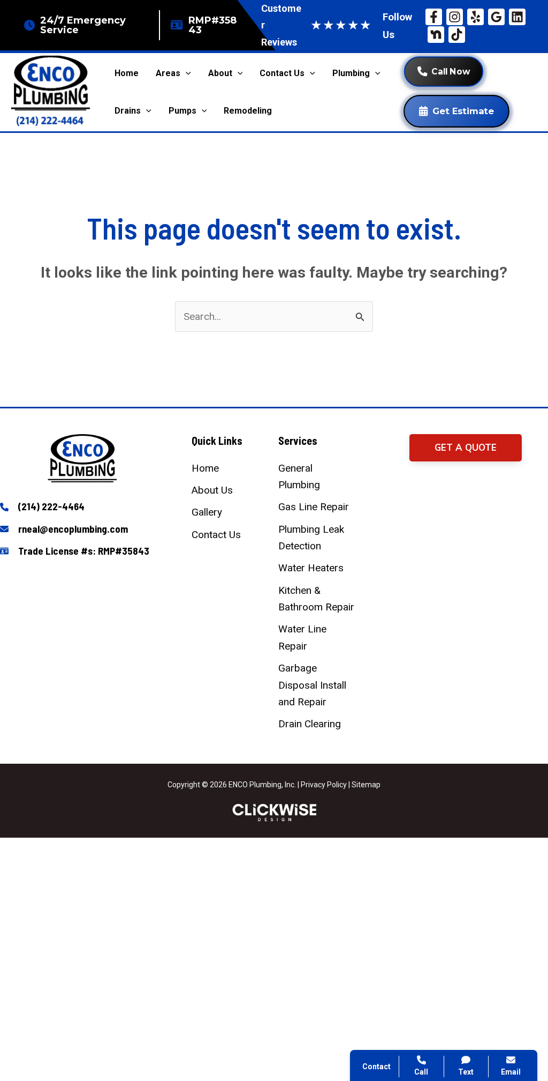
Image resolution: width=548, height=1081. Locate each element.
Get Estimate (463, 111)
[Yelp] (475, 17)
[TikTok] (456, 34)
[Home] (205, 468)
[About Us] (212, 490)
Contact (396, 922)
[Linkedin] (517, 17)
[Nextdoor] (436, 34)
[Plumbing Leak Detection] (317, 538)
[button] (465, 447)
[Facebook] (433, 17)
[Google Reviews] (496, 17)
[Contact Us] (216, 534)
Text (466, 1072)
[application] (185, 73)
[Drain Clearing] (309, 723)
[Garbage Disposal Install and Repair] (317, 685)
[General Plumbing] (317, 477)
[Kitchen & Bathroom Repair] (317, 599)
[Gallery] (207, 512)
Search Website (413, 948)
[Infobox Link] (82, 508)
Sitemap (366, 784)
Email (511, 1072)
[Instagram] (454, 17)
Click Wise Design (462, 1038)
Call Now (450, 71)
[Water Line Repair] (317, 637)
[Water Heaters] (311, 568)
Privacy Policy (324, 784)
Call (387, 896)
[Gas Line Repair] (313, 506)
